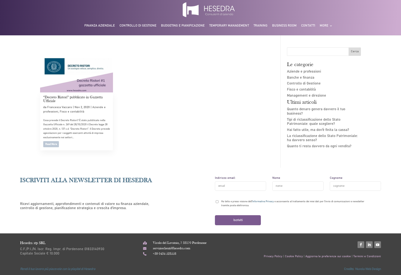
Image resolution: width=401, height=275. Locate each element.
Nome (276, 178)
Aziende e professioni (304, 71)
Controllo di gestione (137, 25)
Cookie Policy (294, 256)
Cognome (336, 178)
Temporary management (229, 25)
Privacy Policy (273, 256)
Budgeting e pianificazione (183, 25)
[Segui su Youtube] (377, 244)
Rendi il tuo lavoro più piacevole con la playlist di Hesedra (57, 269)
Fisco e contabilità (72, 111)
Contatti (308, 25)
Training (261, 25)
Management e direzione (306, 95)
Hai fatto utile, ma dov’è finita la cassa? (318, 130)
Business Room (284, 25)
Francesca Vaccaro (59, 107)
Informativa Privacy (263, 201)
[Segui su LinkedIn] (369, 244)
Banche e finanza (300, 77)
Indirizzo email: (225, 178)
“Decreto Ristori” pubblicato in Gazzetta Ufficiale (73, 99)
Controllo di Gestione (304, 83)
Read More (51, 144)
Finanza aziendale (99, 25)
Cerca (355, 51)
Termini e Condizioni (367, 256)
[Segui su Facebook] (361, 244)
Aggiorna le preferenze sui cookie (328, 256)
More (324, 25)
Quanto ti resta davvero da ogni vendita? (319, 146)
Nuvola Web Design (368, 269)
